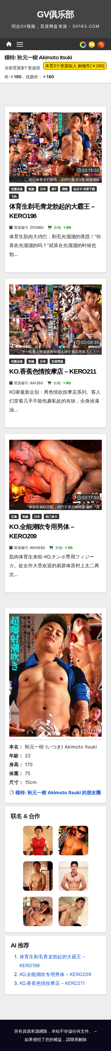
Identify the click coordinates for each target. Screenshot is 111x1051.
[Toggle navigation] (19, 44)
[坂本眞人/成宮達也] (38, 840)
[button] (101, 44)
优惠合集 (17, 189)
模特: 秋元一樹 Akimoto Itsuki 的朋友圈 (58, 792)
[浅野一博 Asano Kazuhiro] (73, 911)
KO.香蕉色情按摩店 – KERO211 (52, 371)
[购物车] (91, 44)
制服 (31, 189)
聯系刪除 (78, 1039)
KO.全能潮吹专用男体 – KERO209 (55, 974)
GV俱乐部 (55, 14)
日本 (43, 189)
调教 (65, 189)
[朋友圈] (83, 44)
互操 (14, 516)
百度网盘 (57, 361)
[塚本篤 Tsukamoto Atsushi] (73, 875)
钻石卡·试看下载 (84, 189)
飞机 (14, 196)
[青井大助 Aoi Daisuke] (38, 875)
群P (54, 189)
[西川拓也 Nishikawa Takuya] (38, 911)
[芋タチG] (73, 840)
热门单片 (51, 516)
